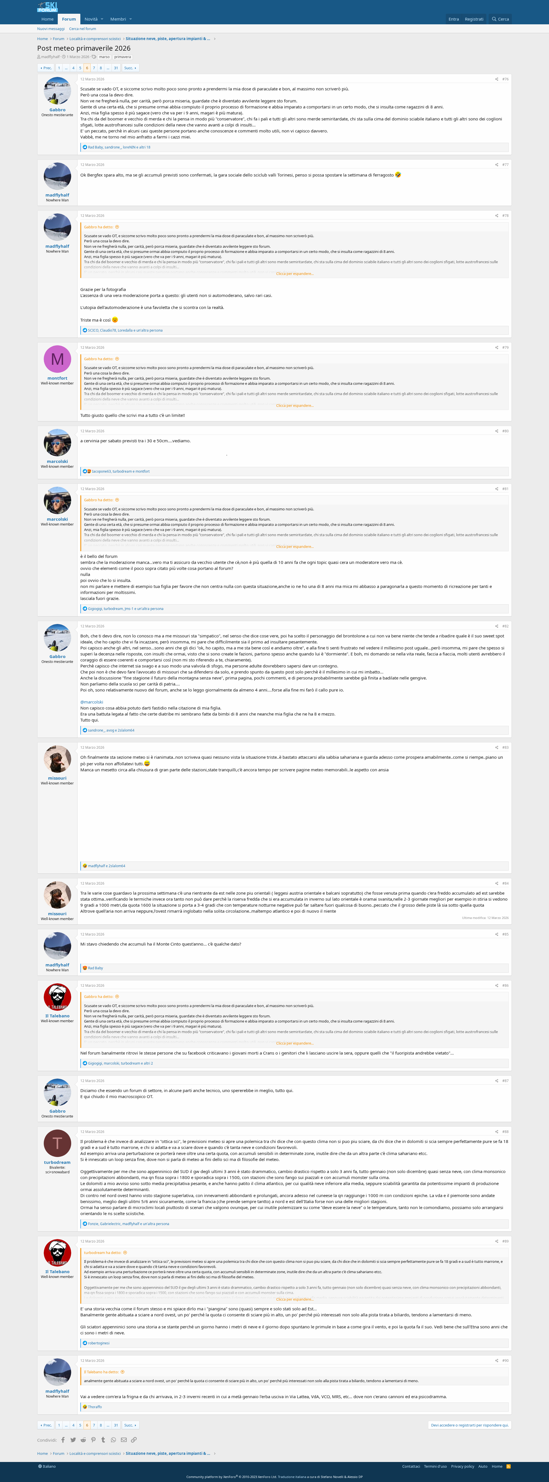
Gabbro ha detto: (98, 226)
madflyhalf (50, 56)
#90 (505, 1360)
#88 (505, 1131)
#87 (505, 1080)
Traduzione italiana (292, 1477)
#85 (505, 934)
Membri (118, 19)
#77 (505, 164)
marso (104, 56)
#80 (505, 431)
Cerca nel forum (82, 28)
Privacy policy (462, 1466)
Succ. (128, 67)
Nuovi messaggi (51, 28)
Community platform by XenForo (231, 1477)
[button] (102, 19)
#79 (505, 347)
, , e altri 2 (120, 1063)
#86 (505, 985)
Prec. (47, 67)
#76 (505, 79)
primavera (122, 56)
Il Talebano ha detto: (101, 1371)
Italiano (49, 1466)
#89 (505, 1241)
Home (47, 19)
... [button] (66, 67)
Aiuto (483, 1466)
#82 (505, 626)
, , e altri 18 (119, 147)
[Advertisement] (294, 816)
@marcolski (91, 702)
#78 (505, 215)
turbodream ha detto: (102, 1252)
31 (116, 67)
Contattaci (411, 1466)
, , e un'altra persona (125, 330)
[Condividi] (496, 79)
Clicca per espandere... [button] (295, 273)
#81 (505, 488)
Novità (91, 19)
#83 (505, 747)
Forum (69, 19)
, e (121, 471)
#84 (505, 883)
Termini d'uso (435, 1466)
